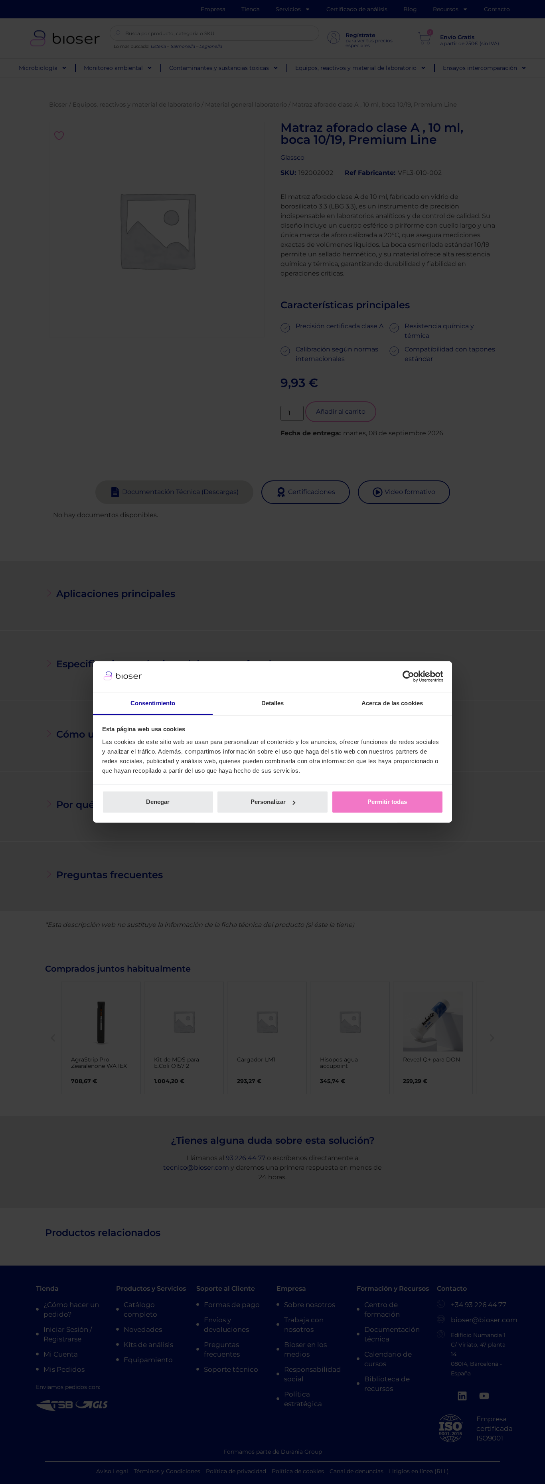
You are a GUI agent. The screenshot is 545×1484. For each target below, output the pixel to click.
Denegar (158, 801)
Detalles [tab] (272, 703)
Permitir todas (387, 801)
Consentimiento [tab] (152, 703)
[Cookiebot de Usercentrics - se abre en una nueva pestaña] (408, 676)
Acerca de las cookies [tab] (392, 703)
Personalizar (268, 801)
